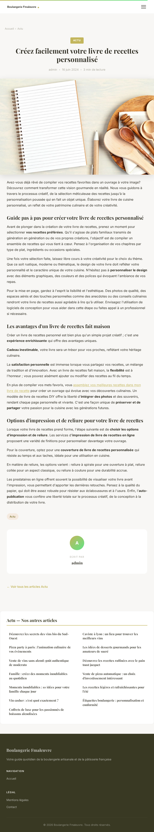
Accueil (9, 28)
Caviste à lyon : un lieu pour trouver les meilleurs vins (110, 636)
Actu (20, 28)
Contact (11, 807)
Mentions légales (17, 800)
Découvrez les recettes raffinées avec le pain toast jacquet (114, 663)
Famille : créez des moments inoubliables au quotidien (38, 676)
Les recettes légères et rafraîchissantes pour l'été (113, 689)
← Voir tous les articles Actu (27, 587)
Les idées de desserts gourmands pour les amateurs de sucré (112, 649)
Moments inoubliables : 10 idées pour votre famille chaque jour (39, 689)
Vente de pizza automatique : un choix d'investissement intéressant (109, 676)
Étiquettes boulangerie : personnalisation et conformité (113, 702)
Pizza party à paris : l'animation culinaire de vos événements (40, 649)
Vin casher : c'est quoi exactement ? (33, 700)
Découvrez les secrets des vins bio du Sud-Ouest (39, 636)
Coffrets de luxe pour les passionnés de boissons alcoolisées (36, 712)
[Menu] (144, 7)
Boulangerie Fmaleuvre (29, 750)
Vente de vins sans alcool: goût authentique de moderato (39, 663)
